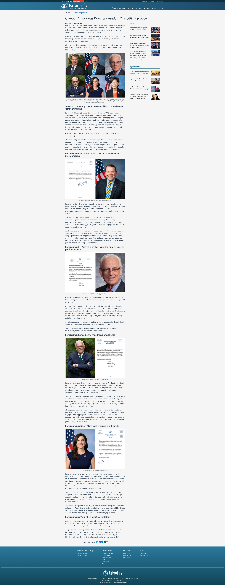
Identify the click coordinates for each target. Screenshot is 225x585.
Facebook (152, 1)
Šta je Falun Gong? (118, 8)
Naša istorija (127, 555)
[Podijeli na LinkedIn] (102, 542)
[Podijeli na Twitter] (97, 542)
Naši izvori (126, 557)
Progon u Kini (83, 13)
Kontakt (145, 1)
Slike (148, 8)
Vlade (76, 13)
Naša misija (126, 553)
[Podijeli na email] (107, 542)
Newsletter (156, 8)
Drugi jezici (160, 1)
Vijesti (141, 8)
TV (163, 8)
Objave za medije (107, 553)
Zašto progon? (132, 8)
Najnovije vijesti (135, 67)
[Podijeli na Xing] (105, 542)
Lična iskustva (106, 555)
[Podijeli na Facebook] (100, 542)
